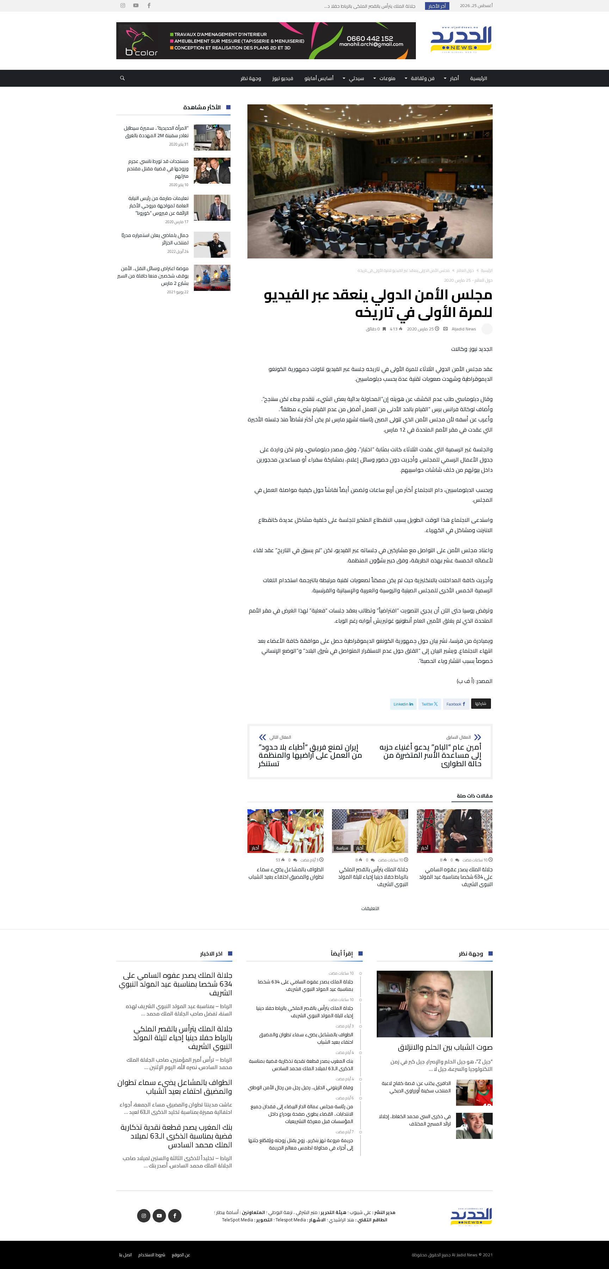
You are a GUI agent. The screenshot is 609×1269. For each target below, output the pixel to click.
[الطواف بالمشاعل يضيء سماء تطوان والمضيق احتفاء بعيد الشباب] (285, 831)
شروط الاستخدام (152, 1255)
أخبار (424, 848)
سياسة (342, 848)
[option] (455, 848)
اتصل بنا (125, 1255)
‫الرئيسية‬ (487, 270)
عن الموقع (181, 1255)
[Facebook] (148, 6)
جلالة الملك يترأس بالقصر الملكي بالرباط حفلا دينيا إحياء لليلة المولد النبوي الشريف (373, 876)
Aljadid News (464, 329)
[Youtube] (135, 6)
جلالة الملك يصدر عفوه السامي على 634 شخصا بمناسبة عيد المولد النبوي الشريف (456, 876)
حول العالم (465, 270)
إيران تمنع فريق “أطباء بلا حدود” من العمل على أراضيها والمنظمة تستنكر (310, 751)
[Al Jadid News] (461, 22)
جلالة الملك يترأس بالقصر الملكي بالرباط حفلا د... (371, 6)
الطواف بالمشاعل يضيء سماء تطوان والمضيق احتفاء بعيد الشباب (286, 873)
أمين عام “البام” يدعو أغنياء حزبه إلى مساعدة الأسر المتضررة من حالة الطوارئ (430, 751)
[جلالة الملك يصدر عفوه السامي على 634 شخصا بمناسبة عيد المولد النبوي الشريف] (455, 831)
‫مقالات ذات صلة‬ (475, 796)
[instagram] (122, 6)
